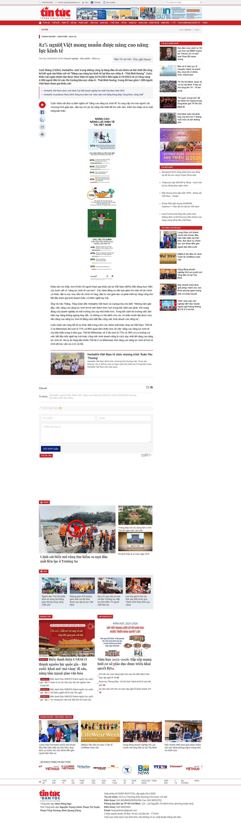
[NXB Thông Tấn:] (118, 770)
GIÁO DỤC (104, 23)
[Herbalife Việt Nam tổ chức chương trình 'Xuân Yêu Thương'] (68, 364)
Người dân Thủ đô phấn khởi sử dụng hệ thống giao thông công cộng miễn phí (53, 600)
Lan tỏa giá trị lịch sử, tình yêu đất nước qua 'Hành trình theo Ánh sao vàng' (138, 600)
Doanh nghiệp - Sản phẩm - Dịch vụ (59, 36)
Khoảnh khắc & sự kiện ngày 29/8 (133, 554)
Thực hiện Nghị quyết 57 (189, 23)
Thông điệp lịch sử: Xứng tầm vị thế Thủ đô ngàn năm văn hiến (134, 529)
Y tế (173, 23)
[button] (149, 585)
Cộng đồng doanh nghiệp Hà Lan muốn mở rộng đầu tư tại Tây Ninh (140, 746)
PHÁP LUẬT (83, 23)
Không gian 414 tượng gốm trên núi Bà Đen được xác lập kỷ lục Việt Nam (81, 600)
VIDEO (205, 23)
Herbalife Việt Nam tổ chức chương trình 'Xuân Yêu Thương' (119, 356)
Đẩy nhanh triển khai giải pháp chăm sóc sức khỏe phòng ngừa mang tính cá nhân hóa (183, 747)
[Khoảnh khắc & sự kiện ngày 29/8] (135, 541)
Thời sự (46, 23)
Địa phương (184, 782)
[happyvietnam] (102, 766)
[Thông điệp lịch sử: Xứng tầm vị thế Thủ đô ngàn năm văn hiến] (135, 515)
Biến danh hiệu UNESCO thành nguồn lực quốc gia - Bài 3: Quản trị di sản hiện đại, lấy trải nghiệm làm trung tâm (66, 682)
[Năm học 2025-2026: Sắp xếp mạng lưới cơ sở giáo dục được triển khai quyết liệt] (125, 638)
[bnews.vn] (133, 770)
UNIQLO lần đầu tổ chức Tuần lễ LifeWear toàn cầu (96, 746)
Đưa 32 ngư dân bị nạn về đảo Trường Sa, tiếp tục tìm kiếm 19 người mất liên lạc (109, 600)
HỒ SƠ (124, 23)
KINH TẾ (65, 23)
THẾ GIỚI (56, 23)
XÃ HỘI (74, 23)
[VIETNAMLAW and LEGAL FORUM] (89, 768)
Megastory (43, 659)
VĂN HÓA (94, 23)
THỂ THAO (114, 23)
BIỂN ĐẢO (165, 23)
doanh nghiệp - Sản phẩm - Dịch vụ (56, 717)
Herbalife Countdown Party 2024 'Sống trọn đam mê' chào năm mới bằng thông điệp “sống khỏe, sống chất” (94, 94)
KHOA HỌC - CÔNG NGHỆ (149, 23)
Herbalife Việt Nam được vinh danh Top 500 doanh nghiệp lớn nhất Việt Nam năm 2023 (84, 90)
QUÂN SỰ (132, 23)
